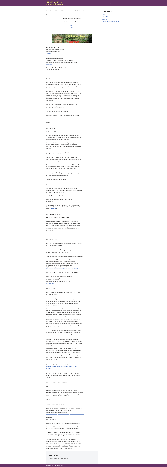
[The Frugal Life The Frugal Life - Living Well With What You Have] (54, 3)
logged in (57, 458)
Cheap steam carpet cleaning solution (110, 21)
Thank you (104, 19)
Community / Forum (102, 3)
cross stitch (104, 14)
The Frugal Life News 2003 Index (57, 10)
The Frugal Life (49, 53)
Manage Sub (49, 64)
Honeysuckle (105, 16)
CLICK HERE (53, 208)
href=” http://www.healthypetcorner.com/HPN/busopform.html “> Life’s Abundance (65, 414)
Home (119, 3)
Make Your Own (50, 283)
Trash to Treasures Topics (90, 3)
